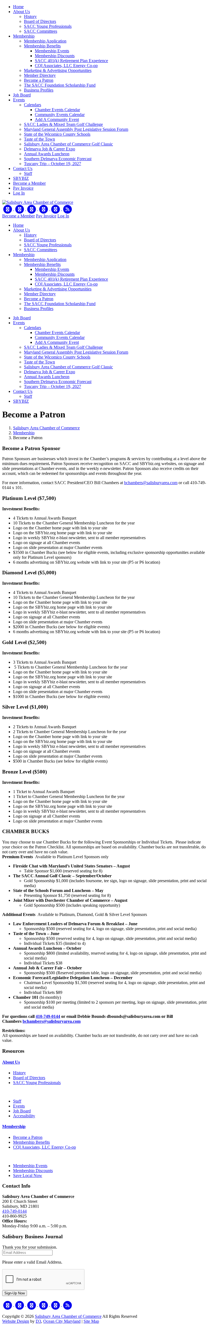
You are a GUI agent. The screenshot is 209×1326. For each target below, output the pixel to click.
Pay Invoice (23, 188)
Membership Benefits (42, 46)
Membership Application (45, 41)
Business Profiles (38, 90)
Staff (28, 173)
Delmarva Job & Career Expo (49, 149)
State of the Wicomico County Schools (57, 134)
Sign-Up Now (14, 1293)
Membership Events (52, 50)
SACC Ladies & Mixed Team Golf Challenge (63, 124)
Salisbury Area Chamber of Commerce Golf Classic (68, 144)
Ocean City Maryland (62, 1321)
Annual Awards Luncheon (46, 153)
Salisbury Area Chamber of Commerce (46, 428)
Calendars (32, 104)
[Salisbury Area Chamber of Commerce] (37, 202)
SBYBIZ (21, 178)
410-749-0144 (48, 1016)
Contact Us (22, 168)
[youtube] (44, 209)
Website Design (15, 1321)
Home (18, 6)
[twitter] (20, 209)
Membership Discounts (55, 55)
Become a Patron (38, 80)
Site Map (91, 1321)
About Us (21, 11)
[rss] (67, 209)
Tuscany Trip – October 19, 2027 (52, 163)
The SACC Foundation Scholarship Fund (60, 85)
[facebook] (8, 209)
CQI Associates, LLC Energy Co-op (66, 65)
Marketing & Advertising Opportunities (57, 70)
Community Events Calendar (60, 114)
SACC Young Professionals (48, 26)
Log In (19, 193)
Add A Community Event (57, 119)
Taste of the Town (39, 139)
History (30, 16)
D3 (38, 1321)
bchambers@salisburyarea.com (150, 482)
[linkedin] (32, 209)
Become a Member (29, 183)
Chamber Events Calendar (57, 109)
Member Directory (40, 75)
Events (19, 100)
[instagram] (56, 209)
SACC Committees (40, 31)
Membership (24, 36)
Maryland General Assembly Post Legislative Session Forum (76, 129)
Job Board (22, 95)
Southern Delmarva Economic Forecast (57, 158)
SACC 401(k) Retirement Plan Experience (71, 60)
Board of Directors (40, 21)
